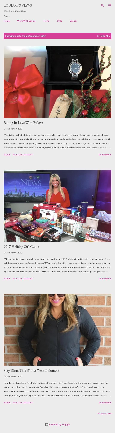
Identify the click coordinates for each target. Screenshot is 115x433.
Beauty (73, 20)
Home (7, 20)
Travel (46, 20)
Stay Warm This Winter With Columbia (31, 370)
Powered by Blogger (59, 424)
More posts (104, 413)
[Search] (102, 5)
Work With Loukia (26, 20)
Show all (103, 35)
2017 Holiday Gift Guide (21, 246)
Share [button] (7, 154)
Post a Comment (23, 154)
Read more (105, 154)
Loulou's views (18, 5)
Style (59, 20)
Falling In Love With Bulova (23, 122)
